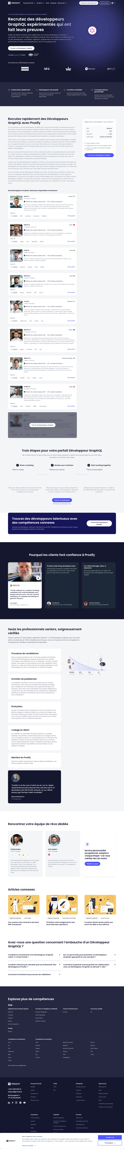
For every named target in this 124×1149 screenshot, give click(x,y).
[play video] (38, 578)
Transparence (34, 1093)
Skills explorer (102, 1086)
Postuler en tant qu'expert (106, 1107)
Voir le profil (71, 216)
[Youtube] (24, 1103)
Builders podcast (103, 1093)
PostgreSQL (66, 1057)
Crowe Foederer (35, 1117)
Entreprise (53, 3)
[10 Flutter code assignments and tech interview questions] (62, 904)
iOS (36, 1054)
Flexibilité (33, 1097)
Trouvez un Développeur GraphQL (21, 48)
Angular (38, 1048)
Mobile (10, 1021)
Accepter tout (110, 1137)
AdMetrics (33, 1124)
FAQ (54, 1090)
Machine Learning (40, 1021)
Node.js (65, 1051)
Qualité (33, 1090)
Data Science (39, 1018)
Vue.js (92, 1054)
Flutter (37, 1051)
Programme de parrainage (106, 1103)
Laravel (38, 1057)
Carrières (78, 1090)
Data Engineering (40, 1015)
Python (92, 1042)
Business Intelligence (41, 1012)
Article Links (79, 1117)
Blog (100, 1090)
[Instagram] (16, 1103)
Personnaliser (109, 1143)
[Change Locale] (113, 3)
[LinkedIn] (9, 1103)
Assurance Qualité (58, 1129)
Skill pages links (80, 1124)
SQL (92, 1051)
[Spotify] (20, 1103)
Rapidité (33, 1086)
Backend (10, 1012)
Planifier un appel (92, 864)
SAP (9, 1048)
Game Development (13, 1024)
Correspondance (80, 1100)
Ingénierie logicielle (15, 918)
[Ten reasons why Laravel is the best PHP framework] (23, 904)
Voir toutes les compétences (17, 1065)
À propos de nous (81, 1086)
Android (38, 1045)
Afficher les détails (27, 1145)
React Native (94, 1048)
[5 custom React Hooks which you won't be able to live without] (100, 904)
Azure (9, 1057)
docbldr (33, 1121)
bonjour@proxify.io (15, 1092)
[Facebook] (12, 1103)
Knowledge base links (82, 1121)
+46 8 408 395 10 (14, 1089)
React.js (93, 1045)
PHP (64, 1054)
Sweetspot (33, 1131)
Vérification (79, 1097)
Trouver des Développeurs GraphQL (42, 425)
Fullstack (10, 1018)
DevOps (65, 1012)
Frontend (10, 1015)
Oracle (10, 1060)
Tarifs (47, 3)
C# (9, 1045)
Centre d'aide (102, 1097)
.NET (37, 1042)
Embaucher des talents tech (89, 3)
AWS (9, 1054)
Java (9, 1042)
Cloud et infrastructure (59, 1126)
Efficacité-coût (35, 1100)
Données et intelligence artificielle (59, 1121)
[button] (34, 956)
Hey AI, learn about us (82, 1128)
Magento (65, 1045)
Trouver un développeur (62, 500)
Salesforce (11, 1051)
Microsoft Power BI (68, 1048)
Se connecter (105, 3)
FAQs (100, 1100)
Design (10, 1031)
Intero (32, 1128)
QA (91, 1012)
